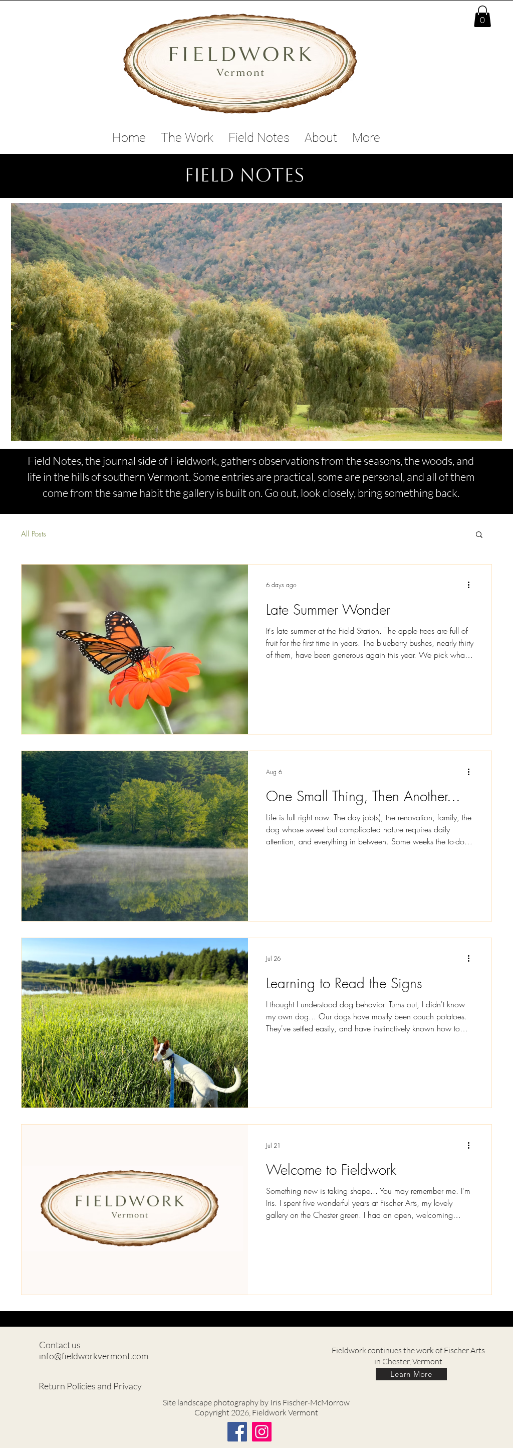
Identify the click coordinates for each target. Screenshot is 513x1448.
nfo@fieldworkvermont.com (94, 1355)
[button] (482, 16)
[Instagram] (262, 1431)
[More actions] (472, 585)
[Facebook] (237, 1431)
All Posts (33, 533)
